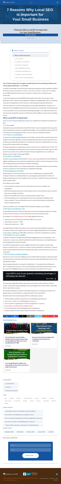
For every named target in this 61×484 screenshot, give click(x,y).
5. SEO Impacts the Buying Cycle (23, 71)
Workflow (54, 400)
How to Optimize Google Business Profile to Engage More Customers (24, 303)
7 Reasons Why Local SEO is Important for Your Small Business (22, 425)
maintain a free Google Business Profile (43, 147)
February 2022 (30, 431)
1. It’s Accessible (19, 58)
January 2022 (41, 431)
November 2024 (9, 431)
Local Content (8, 400)
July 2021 (51, 431)
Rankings (25, 400)
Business (12, 398)
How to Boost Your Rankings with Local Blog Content (19, 414)
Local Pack (8, 387)
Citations (19, 398)
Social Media (46, 400)
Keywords (51, 398)
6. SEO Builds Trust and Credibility (23, 74)
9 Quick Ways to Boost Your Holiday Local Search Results (20, 411)
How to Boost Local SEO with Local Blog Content (18, 306)
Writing (6, 403)
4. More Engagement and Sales (22, 68)
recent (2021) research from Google (21, 216)
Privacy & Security (44, 478)
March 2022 (20, 431)
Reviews (32, 400)
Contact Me (52, 478)
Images (37, 398)
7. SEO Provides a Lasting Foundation (24, 77)
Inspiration (43, 398)
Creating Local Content (11, 390)
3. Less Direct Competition (21, 65)
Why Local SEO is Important (22, 55)
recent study (32, 159)
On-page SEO (17, 400)
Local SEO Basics (30, 35)
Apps (6, 398)
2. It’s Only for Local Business (22, 61)
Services (38, 400)
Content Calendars (28, 398)
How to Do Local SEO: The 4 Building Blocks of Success (20, 301)
